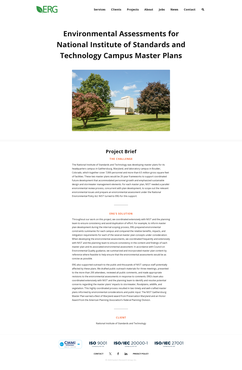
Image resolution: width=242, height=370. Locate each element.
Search (203, 9)
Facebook (118, 353)
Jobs (162, 9)
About (148, 9)
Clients (116, 9)
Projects (133, 9)
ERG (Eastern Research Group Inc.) (47, 9)
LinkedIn (126, 353)
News (174, 9)
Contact (190, 9)
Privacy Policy (140, 353)
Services (99, 9)
